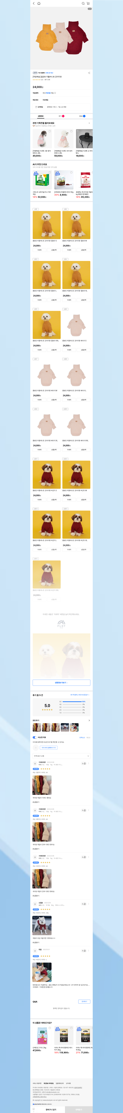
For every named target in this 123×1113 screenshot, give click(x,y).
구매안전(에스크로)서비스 (39, 1097)
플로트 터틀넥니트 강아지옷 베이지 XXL (75, 441)
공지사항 (68, 1083)
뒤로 (33, 3)
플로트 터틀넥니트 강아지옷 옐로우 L (45, 291)
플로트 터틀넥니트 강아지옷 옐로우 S (45, 241)
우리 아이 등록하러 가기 (49, 748)
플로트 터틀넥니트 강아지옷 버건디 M (74, 490)
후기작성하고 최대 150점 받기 (79, 695)
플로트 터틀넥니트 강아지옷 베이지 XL (45, 441)
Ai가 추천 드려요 (40, 164)
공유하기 (89, 73)
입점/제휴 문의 (60, 1083)
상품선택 (53, 250)
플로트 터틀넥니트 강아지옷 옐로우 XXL (46, 341)
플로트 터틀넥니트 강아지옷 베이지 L (74, 391)
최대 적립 (48, 93)
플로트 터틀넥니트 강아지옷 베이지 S (74, 341)
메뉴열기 (88, 763)
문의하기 (84, 1001)
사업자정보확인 (78, 1087)
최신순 (88, 737)
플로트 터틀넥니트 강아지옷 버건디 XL (74, 540)
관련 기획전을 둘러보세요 (43, 123)
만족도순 (82, 737)
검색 (83, 3)
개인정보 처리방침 (48, 1083)
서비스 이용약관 (37, 1083)
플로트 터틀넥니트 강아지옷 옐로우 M (74, 241)
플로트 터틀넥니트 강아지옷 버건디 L (45, 540)
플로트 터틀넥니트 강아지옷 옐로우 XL (74, 291)
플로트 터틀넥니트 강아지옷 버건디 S (45, 490)
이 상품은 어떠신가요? (42, 1023)
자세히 (39, 250)
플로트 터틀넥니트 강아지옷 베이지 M (45, 391)
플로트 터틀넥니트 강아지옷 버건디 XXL (46, 590)
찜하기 (50, 131)
